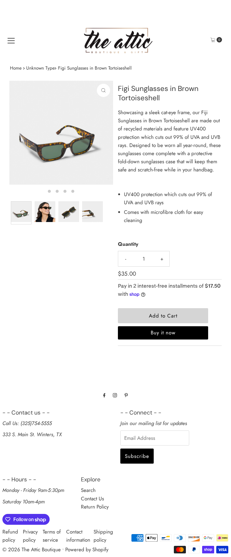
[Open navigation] (11, 39)
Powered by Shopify (86, 549)
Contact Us (92, 498)
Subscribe (137, 456)
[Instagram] (115, 395)
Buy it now (163, 332)
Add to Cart (163, 315)
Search (88, 490)
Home (16, 68)
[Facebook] (104, 395)
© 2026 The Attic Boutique (31, 549)
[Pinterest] (126, 395)
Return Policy (95, 506)
